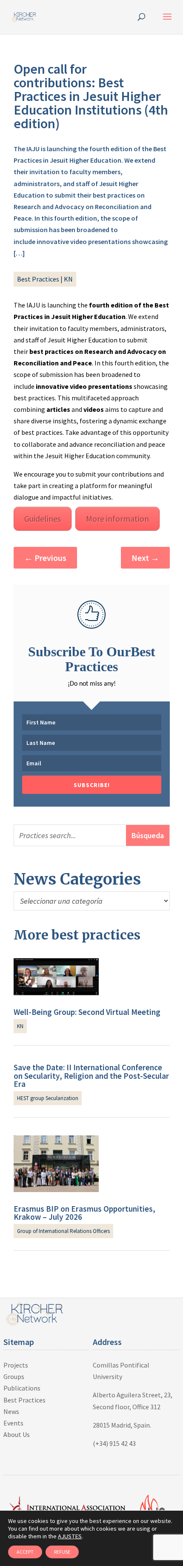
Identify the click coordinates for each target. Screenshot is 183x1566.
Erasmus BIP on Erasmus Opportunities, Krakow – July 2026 (84, 1213)
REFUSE (62, 1552)
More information (117, 518)
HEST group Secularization (47, 1098)
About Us (16, 1434)
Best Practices (38, 279)
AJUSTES (70, 1536)
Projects (15, 1365)
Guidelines (42, 518)
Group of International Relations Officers (63, 1231)
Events (13, 1423)
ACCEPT (25, 1552)
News (11, 1411)
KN (68, 279)
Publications (21, 1388)
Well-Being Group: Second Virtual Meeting (87, 1012)
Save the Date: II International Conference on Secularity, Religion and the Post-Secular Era (91, 1075)
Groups (13, 1376)
